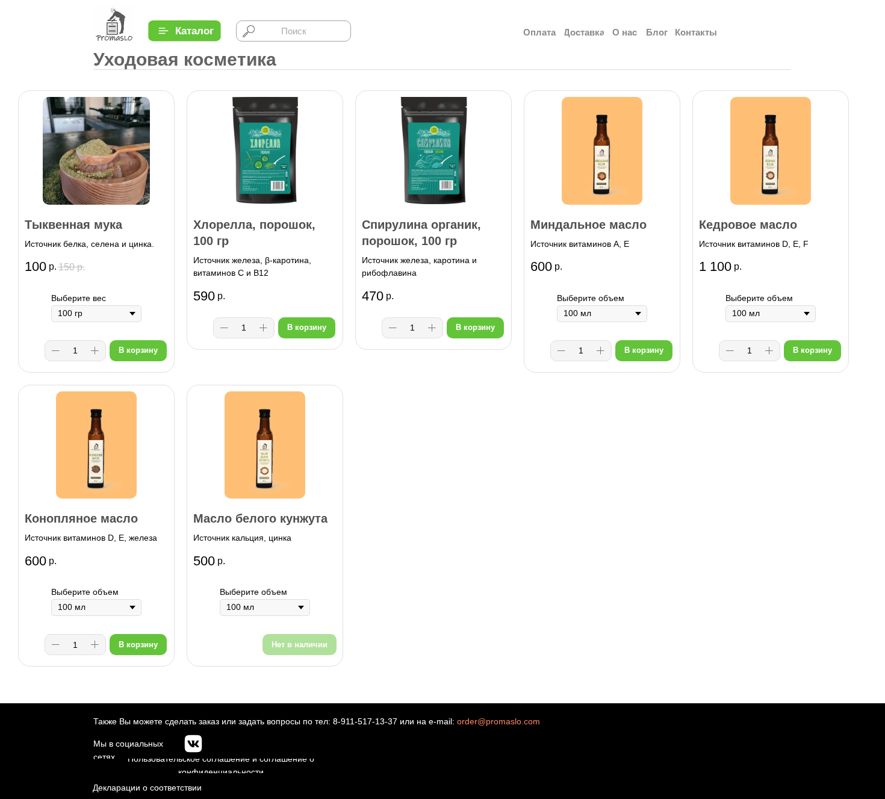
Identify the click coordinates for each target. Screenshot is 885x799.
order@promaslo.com (498, 721)
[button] (194, 31)
